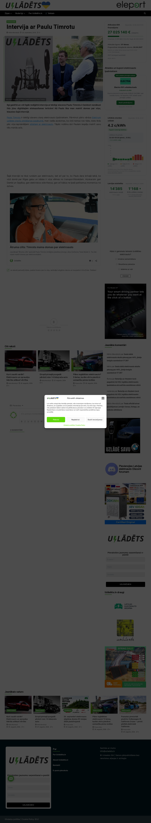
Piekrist (56, 420)
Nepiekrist (75, 420)
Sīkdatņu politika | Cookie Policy (74, 425)
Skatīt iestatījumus (95, 420)
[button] (103, 398)
